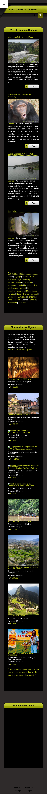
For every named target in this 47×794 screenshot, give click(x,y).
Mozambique (31, 291)
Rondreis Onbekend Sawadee (20, 450)
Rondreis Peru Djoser (16, 616)
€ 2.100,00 (13, 478)
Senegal (34, 294)
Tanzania (32, 297)
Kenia (20, 285)
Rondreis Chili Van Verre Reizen (21, 432)
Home (12, 10)
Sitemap (22, 10)
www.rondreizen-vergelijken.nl (20, 350)
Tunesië (17, 300)
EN (33, 15)
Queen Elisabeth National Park (20, 154)
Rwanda (26, 294)
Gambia (11, 282)
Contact (33, 10)
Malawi (23, 288)
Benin (32, 276)
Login (29, 791)
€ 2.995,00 (13, 578)
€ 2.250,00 (13, 494)
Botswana (12, 279)
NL (40, 15)
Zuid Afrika (22, 303)
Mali (29, 288)
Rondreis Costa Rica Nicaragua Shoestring (20, 654)
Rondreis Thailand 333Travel (19, 379)
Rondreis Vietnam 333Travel (19, 415)
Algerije (17, 276)
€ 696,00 (12, 529)
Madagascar (13, 288)
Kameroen (12, 285)
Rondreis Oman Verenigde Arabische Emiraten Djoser (23, 568)
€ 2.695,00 (13, 624)
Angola (25, 276)
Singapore (12, 297)
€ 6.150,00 (13, 440)
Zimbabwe (12, 303)
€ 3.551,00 (13, 424)
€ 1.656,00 (13, 387)
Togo (10, 300)
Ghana (18, 282)
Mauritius (21, 291)
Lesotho (27, 285)
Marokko (11, 291)
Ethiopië (28, 279)
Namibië (11, 294)
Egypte (21, 279)
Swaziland (22, 297)
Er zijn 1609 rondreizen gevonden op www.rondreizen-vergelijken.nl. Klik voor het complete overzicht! (23, 672)
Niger (18, 294)
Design (18, 791)
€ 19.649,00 (13, 459)
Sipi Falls (12, 211)
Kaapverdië (27, 282)
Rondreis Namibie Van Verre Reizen (22, 468)
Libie (35, 285)
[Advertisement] (23, 734)
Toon (34, 86)
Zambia (33, 300)
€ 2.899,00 (13, 664)
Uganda (11, 64)
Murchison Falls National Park (20, 37)
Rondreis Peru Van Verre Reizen (21, 486)
